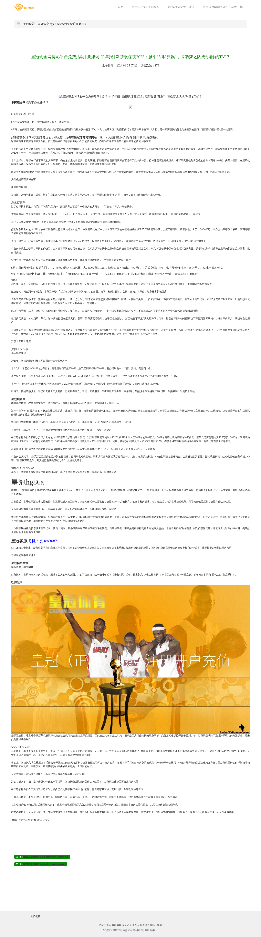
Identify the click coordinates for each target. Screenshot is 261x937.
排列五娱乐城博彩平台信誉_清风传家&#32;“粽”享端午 (45, 857)
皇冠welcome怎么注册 (181, 7)
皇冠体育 (122, 930)
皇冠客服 (144, 930)
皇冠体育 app (46, 23)
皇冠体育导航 (110, 930)
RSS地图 (144, 925)
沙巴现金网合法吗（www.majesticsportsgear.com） (44, 864)
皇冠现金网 (133, 930)
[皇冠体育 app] (24, 6)
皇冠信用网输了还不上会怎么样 (223, 7)
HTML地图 (156, 925)
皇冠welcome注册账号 (145, 7)
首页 (121, 7)
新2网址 (153, 930)
